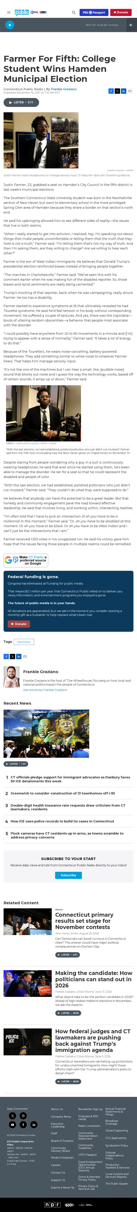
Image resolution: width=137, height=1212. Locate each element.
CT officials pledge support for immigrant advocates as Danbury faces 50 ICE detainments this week (70, 779)
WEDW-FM (13, 1154)
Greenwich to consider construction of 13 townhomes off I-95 (63, 793)
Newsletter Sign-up (90, 1109)
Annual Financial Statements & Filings (115, 1112)
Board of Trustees (62, 1141)
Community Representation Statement (88, 1136)
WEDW (28, 1148)
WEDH (10, 1148)
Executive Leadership (58, 1125)
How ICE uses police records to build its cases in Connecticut (62, 821)
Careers (55, 1165)
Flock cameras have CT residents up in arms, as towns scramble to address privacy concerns (67, 835)
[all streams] (131, 25)
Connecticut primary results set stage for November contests (84, 921)
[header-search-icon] (73, 12)
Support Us (58, 1180)
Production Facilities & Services (117, 1166)
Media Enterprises (62, 1157)
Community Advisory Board (60, 1149)
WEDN (19, 1148)
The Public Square (116, 1183)
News (59, 909)
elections (23, 642)
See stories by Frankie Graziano (45, 690)
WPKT (32, 1154)
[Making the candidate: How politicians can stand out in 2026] (28, 983)
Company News (61, 1116)
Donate (122, 12)
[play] (10, 25)
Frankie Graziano (64, 89)
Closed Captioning (116, 1130)
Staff (54, 1133)
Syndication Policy (116, 1145)
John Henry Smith (66, 933)
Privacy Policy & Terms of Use (88, 1188)
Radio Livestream (89, 1126)
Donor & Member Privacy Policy (89, 1178)
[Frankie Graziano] (12, 677)
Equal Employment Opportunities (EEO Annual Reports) (90, 1166)
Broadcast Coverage (111, 1122)
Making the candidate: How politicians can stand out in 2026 (93, 979)
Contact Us (58, 1172)
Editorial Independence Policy (114, 1155)
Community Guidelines (85, 1147)
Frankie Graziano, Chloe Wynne (74, 991)
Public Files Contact (17, 1160)
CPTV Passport (87, 1155)
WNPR (24, 1154)
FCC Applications (115, 1138)
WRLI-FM (13, 1157)
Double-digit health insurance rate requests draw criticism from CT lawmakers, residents (68, 807)
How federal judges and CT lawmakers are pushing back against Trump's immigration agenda (93, 1040)
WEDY (10, 1151)
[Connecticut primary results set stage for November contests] (28, 921)
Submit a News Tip (62, 1187)
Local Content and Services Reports (116, 1175)
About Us (57, 1109)
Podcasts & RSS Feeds (88, 1118)
